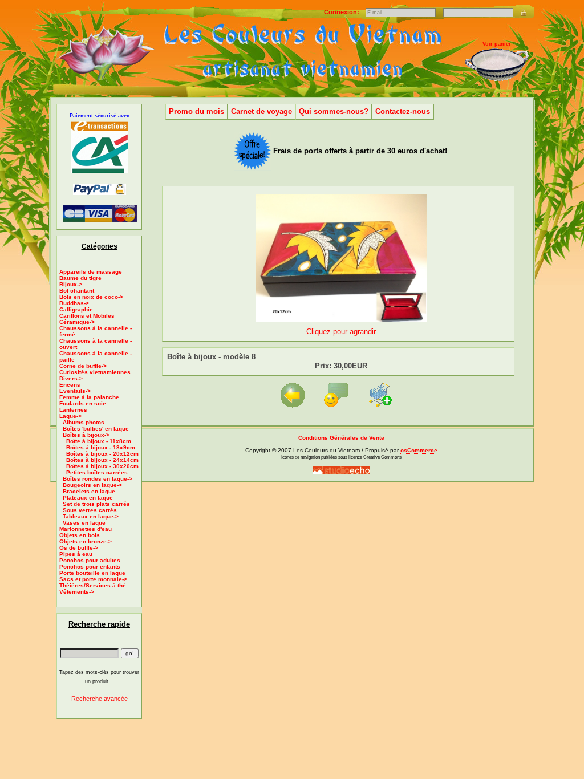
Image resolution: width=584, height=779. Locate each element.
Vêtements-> (76, 592)
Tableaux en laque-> (91, 516)
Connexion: (342, 12)
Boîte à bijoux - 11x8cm (98, 441)
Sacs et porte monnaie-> (93, 579)
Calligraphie (76, 309)
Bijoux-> (70, 284)
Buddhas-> (74, 303)
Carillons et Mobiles (87, 316)
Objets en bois (79, 535)
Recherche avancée (99, 698)
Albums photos (83, 422)
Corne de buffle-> (83, 366)
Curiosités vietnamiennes (95, 372)
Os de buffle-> (78, 548)
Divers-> (71, 378)
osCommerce (418, 450)
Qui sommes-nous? (333, 111)
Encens (69, 385)
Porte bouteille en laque (92, 573)
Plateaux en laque (88, 497)
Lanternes (73, 410)
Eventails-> (75, 391)
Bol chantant (76, 290)
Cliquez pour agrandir (341, 331)
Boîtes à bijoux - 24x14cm (102, 460)
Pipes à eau (75, 554)
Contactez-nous (402, 111)
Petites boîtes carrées (97, 472)
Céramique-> (77, 322)
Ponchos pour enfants (89, 566)
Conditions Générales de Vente (341, 438)
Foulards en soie (82, 403)
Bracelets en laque (89, 491)
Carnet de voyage (261, 111)
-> (70, 416)
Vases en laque (84, 523)
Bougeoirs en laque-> (92, 485)
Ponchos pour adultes (89, 560)
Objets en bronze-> (85, 541)
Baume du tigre (80, 278)
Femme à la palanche (89, 397)
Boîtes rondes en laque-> (97, 479)
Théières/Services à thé (92, 585)
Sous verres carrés (90, 510)
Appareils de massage (90, 272)
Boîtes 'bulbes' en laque (96, 428)
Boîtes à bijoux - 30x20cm (102, 466)
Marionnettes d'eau (85, 529)
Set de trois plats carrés (96, 504)
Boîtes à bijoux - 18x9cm (100, 447)
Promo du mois (196, 111)
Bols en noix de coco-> (91, 297)
